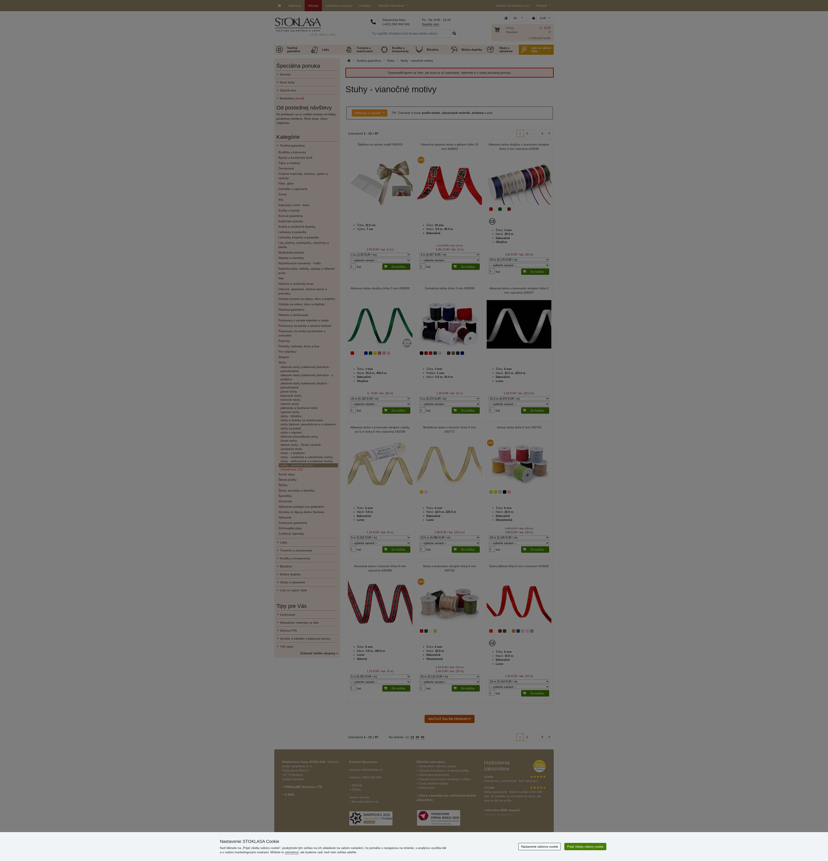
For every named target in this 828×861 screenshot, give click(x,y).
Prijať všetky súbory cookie (585, 846)
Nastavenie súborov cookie (539, 846)
